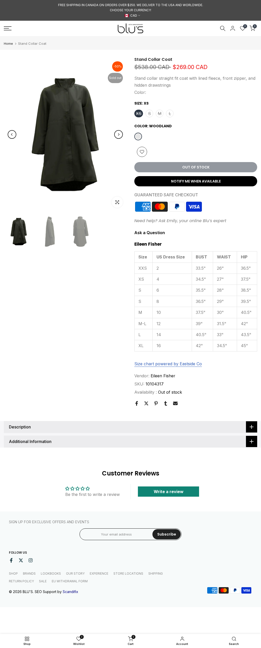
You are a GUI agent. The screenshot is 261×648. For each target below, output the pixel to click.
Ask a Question (149, 232)
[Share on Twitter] (146, 403)
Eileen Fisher (163, 375)
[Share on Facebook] (136, 403)
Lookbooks (51, 573)
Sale (43, 581)
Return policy (21, 581)
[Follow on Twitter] (21, 560)
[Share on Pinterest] (156, 403)
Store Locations (128, 573)
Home (8, 43)
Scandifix (70, 591)
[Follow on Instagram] (30, 560)
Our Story (75, 573)
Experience (99, 573)
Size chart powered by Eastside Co (168, 363)
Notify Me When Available (196, 181)
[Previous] (12, 134)
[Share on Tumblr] (165, 403)
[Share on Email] (175, 403)
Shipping (155, 573)
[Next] (118, 134)
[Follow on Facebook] (11, 560)
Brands (29, 573)
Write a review (169, 491)
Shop (13, 573)
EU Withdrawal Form (70, 581)
